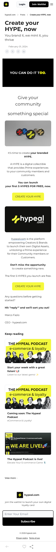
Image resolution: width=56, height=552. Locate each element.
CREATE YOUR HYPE (28, 196)
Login (22, 4)
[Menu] (52, 4)
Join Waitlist (39, 4)
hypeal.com (10, 15)
